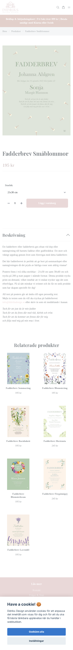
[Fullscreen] (36, 90)
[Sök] (58, 7)
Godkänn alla (36, 631)
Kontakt (37, 590)
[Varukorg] (63, 7)
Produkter (16, 31)
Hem (4, 31)
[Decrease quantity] (8, 203)
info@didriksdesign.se (13, 302)
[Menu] (69, 7)
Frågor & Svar (36, 595)
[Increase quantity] (21, 203)
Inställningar (36, 640)
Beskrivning (13, 235)
